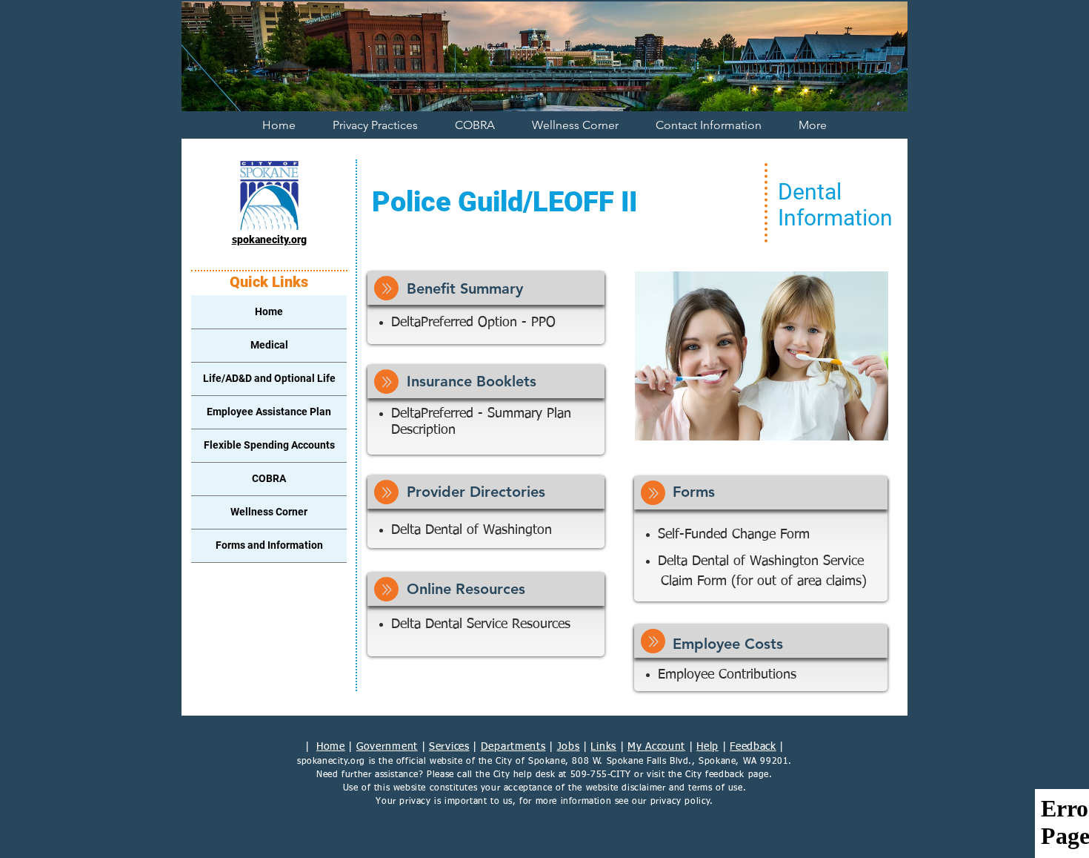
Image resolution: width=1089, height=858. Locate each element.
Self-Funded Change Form (736, 534)
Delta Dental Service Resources (480, 624)
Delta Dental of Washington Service (761, 561)
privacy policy (680, 801)
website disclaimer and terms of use (664, 788)
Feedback (753, 747)
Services (449, 747)
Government (387, 747)
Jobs (568, 747)
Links (603, 747)
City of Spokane (530, 761)
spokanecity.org (331, 761)
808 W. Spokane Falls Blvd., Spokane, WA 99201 (680, 761)
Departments (513, 747)
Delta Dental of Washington (471, 530)
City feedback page (727, 774)
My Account (656, 747)
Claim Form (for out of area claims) (764, 581)
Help (707, 747)
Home (330, 747)
